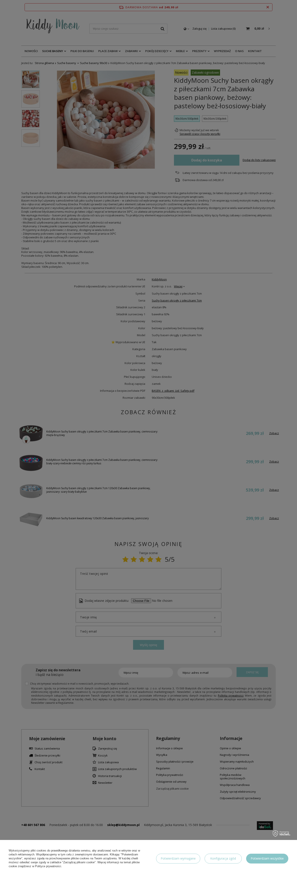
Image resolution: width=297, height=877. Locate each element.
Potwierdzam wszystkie (267, 858)
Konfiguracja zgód (223, 858)
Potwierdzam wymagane (178, 858)
